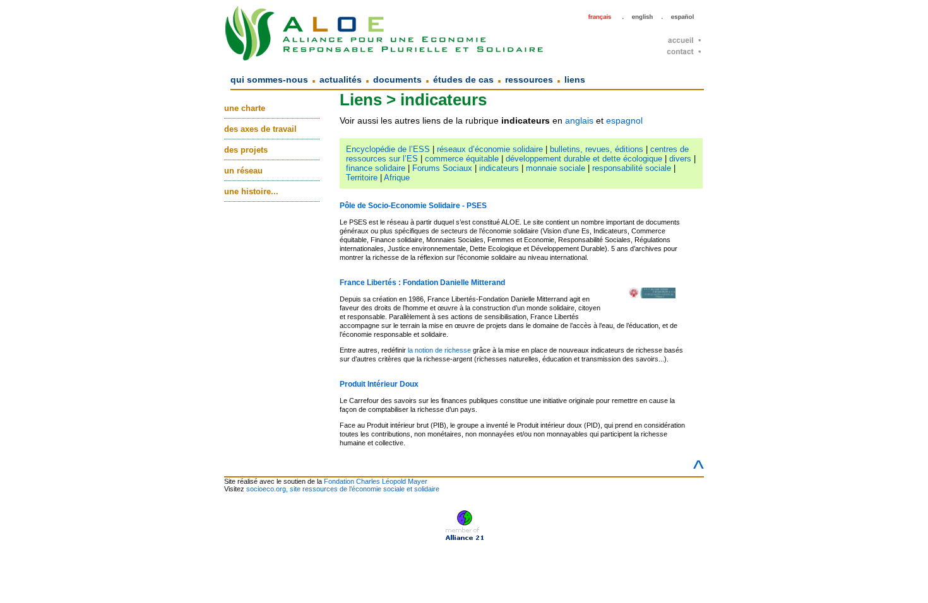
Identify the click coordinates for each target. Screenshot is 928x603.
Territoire (362, 177)
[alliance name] (464, 522)
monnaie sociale (555, 168)
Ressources (529, 79)
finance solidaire (375, 168)
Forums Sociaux (442, 168)
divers (680, 158)
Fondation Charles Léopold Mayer (375, 481)
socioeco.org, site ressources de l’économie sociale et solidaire (342, 489)
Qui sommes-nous (269, 79)
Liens (574, 79)
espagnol (624, 120)
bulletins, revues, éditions (596, 149)
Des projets (246, 150)
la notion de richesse (439, 350)
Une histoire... (251, 191)
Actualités (340, 79)
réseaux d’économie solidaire (490, 149)
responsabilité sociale (631, 168)
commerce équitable (462, 158)
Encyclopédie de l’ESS (388, 149)
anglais (579, 120)
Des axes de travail (260, 129)
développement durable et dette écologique (584, 158)
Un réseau (243, 170)
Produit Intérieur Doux (379, 384)
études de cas (463, 79)
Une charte (244, 108)
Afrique (397, 177)
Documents (397, 79)
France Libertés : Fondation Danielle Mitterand (422, 282)
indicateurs (499, 168)
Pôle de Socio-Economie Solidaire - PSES (413, 205)
